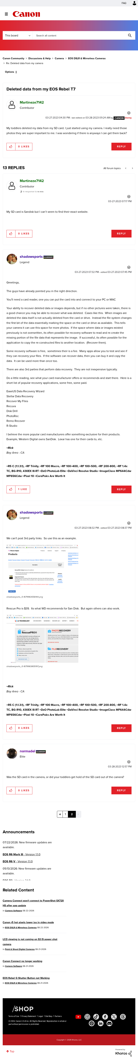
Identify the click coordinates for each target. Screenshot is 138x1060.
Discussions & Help (39, 58)
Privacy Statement (28, 1016)
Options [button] (9, 72)
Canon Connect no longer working (22, 961)
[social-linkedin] (101, 1023)
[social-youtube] (78, 1017)
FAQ (124, 3)
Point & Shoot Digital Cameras (20, 949)
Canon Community (26, 14)
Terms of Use (13, 1016)
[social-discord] (109, 1023)
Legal (40, 1016)
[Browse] (8, 14)
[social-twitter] (114, 1017)
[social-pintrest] (92, 1023)
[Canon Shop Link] (21, 1008)
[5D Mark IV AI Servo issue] (126, 168)
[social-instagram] (87, 1017)
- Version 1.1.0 (21, 854)
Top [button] (12, 1051)
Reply (121, 146)
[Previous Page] (60, 814)
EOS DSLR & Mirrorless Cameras (87, 58)
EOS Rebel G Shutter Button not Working (26, 978)
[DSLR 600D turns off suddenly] (132, 168)
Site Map (48, 1016)
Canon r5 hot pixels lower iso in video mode (28, 922)
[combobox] (84, 35)
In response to (33, 191)
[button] (11, 146)
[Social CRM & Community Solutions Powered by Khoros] (124, 1052)
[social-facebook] (105, 1017)
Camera (59, 58)
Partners (58, 1016)
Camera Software (13, 910)
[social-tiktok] (96, 1017)
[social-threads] (123, 1017)
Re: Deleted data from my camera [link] (24, 63)
